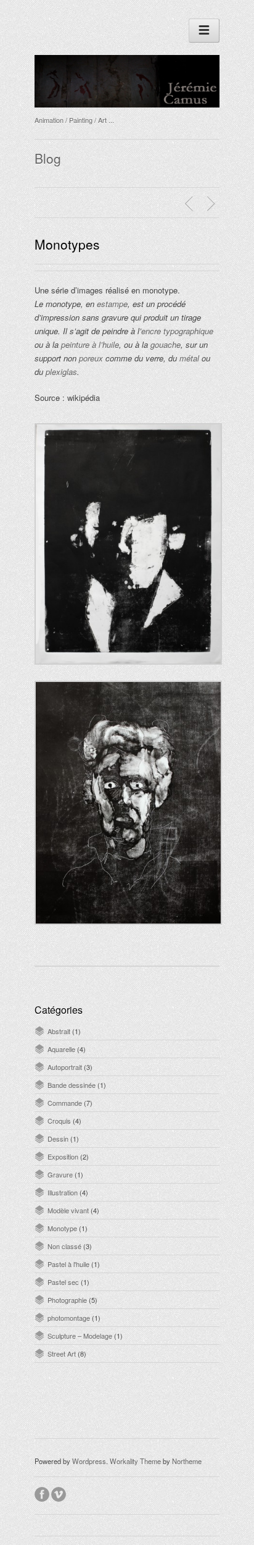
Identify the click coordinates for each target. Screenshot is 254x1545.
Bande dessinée (71, 1085)
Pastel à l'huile (68, 1264)
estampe (112, 303)
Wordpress (89, 1461)
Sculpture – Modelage (79, 1336)
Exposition (62, 1156)
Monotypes (67, 244)
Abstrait (58, 1031)
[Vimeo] (59, 1492)
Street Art (61, 1353)
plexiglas (61, 371)
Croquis (59, 1121)
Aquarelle (61, 1049)
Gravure (60, 1174)
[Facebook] (43, 1492)
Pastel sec (63, 1282)
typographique (188, 331)
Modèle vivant (68, 1210)
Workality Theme (135, 1461)
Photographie (67, 1300)
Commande (64, 1103)
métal (189, 358)
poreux (91, 358)
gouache (165, 344)
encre (151, 331)
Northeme (187, 1461)
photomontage (68, 1318)
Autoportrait (64, 1067)
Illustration (62, 1192)
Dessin (57, 1138)
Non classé (64, 1246)
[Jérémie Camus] (127, 104)
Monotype (62, 1228)
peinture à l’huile (90, 344)
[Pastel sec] (190, 203)
